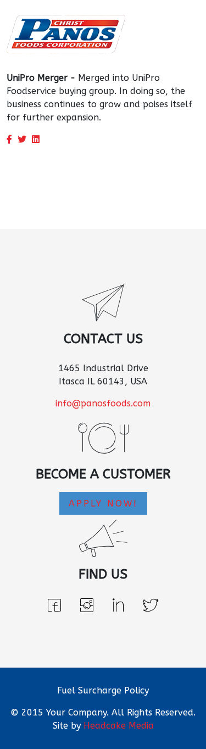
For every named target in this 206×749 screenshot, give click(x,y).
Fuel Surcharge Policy (103, 690)
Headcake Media (118, 725)
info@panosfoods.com (103, 403)
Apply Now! (103, 503)
